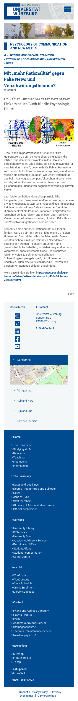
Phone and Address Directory (31, 610)
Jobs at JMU (21, 497)
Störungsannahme (24, 627)
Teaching (18, 457)
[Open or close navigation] (67, 9)
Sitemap (18, 653)
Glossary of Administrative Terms (33, 505)
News (9, 63)
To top (17, 662)
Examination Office (24, 544)
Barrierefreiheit (47, 695)
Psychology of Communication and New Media (35, 59)
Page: (14, 679)
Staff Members (22, 501)
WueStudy (19, 575)
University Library (23, 528)
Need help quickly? (24, 635)
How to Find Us (22, 614)
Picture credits (22, 657)
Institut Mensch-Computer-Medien (32, 55)
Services (18, 519)
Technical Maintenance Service (32, 631)
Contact (43, 307)
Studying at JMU (23, 449)
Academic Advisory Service (30, 540)
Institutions (20, 461)
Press (16, 618)
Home (17, 437)
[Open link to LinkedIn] (15, 331)
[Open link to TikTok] (15, 324)
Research (19, 453)
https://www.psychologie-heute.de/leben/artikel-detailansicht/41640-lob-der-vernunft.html (36, 276)
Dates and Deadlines (26, 484)
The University (22, 445)
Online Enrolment (23, 587)
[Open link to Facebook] (15, 339)
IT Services (20, 532)
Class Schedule (22, 583)
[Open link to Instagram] (15, 316)
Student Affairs (22, 548)
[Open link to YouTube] (15, 346)
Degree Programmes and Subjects (34, 488)
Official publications (25, 509)
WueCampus (21, 579)
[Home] (5, 55)
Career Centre (21, 556)
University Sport (22, 536)
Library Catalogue (23, 591)
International (20, 465)
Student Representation (27, 552)
